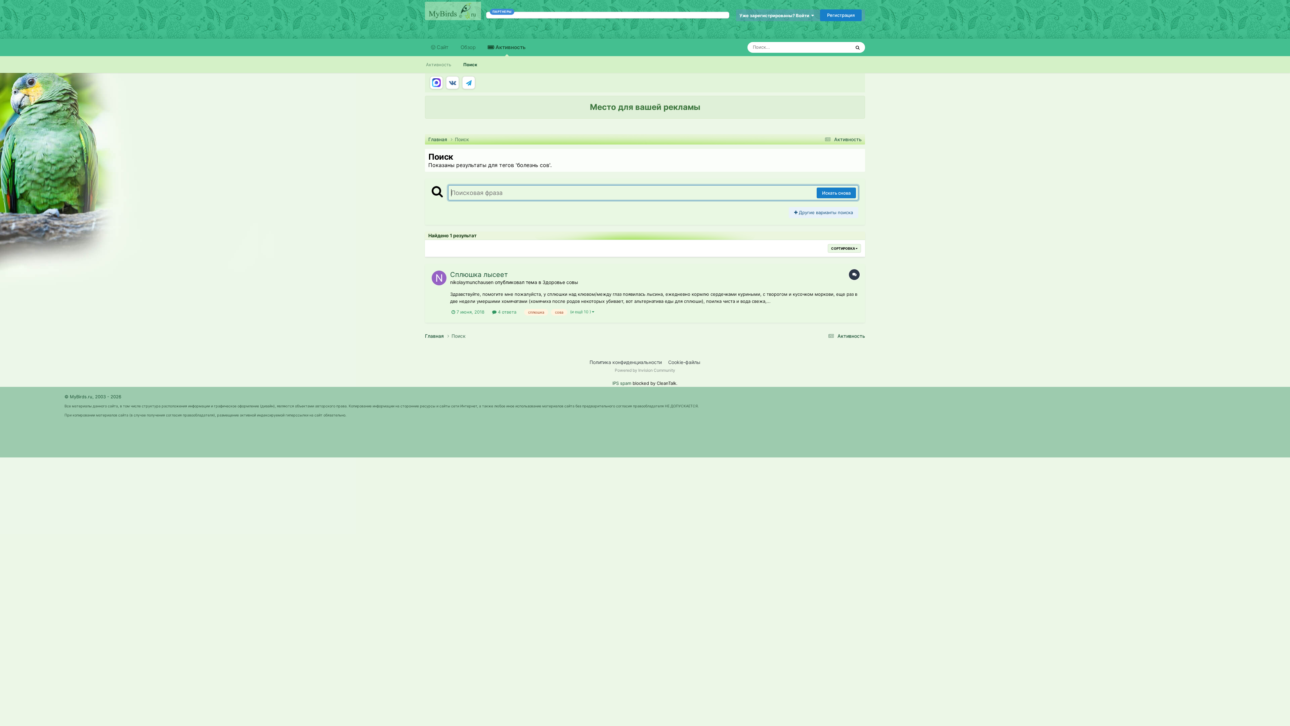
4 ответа (506, 312)
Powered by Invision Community (645, 370)
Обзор (468, 47)
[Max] (436, 82)
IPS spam (621, 383)
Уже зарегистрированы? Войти (775, 15)
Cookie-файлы (684, 362)
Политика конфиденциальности (626, 362)
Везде (835, 47)
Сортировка (843, 248)
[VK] (452, 82)
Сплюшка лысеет (479, 275)
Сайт (441, 47)
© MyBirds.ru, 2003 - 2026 (92, 396)
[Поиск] (857, 47)
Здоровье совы (560, 282)
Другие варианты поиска (825, 212)
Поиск (470, 64)
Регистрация (841, 15)
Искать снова (836, 193)
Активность (510, 47)
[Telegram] (468, 82)
